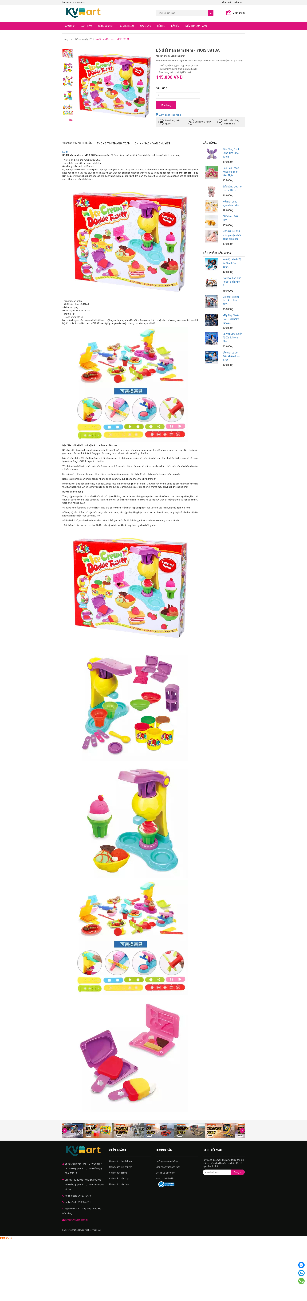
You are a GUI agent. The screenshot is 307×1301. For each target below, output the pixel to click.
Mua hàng (166, 105)
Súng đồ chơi (105, 26)
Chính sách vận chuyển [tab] (152, 143)
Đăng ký (238, 2)
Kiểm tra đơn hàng (196, 26)
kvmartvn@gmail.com (76, 1219)
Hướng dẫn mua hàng (167, 1161)
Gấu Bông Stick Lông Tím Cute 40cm (231, 153)
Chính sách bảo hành (119, 1184)
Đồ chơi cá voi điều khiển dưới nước (231, 356)
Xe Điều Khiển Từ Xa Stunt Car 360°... (232, 263)
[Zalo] (301, 1273)
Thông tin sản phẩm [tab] (77, 143)
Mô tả (65, 152)
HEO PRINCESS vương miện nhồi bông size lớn (232, 235)
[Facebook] (301, 1265)
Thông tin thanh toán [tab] (113, 143)
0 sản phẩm (239, 13)
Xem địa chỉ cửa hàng (170, 115)
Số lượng (161, 88)
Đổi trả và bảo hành (165, 1172)
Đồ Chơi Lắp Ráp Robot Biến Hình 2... (232, 282)
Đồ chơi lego (126, 26)
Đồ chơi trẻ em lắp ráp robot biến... (231, 300)
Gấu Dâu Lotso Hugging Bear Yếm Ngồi (231, 172)
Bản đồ (175, 26)
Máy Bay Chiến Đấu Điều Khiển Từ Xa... (231, 319)
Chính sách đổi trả (118, 1172)
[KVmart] (83, 1151)
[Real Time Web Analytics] (6, 1238)
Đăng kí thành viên (165, 1178)
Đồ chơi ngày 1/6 (83, 39)
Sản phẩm (86, 26)
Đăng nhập (226, 2)
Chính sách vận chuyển (120, 1167)
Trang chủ (68, 26)
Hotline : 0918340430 (74, 2)
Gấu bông (145, 26)
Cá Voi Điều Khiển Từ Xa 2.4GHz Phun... (232, 337)
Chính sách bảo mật (119, 1178)
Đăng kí (237, 1172)
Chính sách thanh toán (120, 1161)
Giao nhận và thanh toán (168, 1167)
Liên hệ (161, 26)
